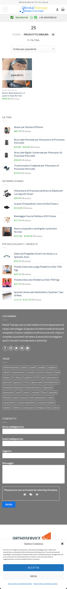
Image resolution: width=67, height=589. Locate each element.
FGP (37, 377)
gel (43, 377)
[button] (62, 543)
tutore (56, 407)
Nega (33, 576)
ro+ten (50, 397)
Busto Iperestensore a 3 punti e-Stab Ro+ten (13, 94)
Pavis (44, 392)
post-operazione (37, 397)
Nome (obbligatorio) (13, 427)
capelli (32, 367)
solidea (16, 407)
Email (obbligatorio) (12, 439)
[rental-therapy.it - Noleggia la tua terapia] (33, 9)
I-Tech (26, 382)
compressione (18, 372)
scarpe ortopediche (26, 402)
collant (6, 372)
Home (16, 34)
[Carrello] (63, 9)
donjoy (6, 377)
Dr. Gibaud (17, 377)
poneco (24, 397)
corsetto (30, 372)
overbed (35, 392)
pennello (53, 392)
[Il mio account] (57, 9)
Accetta (33, 567)
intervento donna (33, 387)
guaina (17, 382)
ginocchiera (52, 377)
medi (18, 392)
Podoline (7, 397)
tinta (49, 407)
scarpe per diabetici (46, 402)
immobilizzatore (51, 382)
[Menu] (5, 9)
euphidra (28, 377)
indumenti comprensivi (13, 387)
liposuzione (8, 392)
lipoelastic (48, 387)
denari (49, 372)
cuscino (40, 372)
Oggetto (7, 451)
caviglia (41, 367)
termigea (40, 407)
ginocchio (7, 382)
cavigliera (52, 367)
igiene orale (36, 382)
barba (24, 367)
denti (57, 372)
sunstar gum (28, 407)
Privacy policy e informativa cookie (20, 584)
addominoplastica (11, 367)
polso (16, 397)
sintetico (7, 407)
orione (26, 392)
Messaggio (8, 463)
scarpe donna (9, 402)
